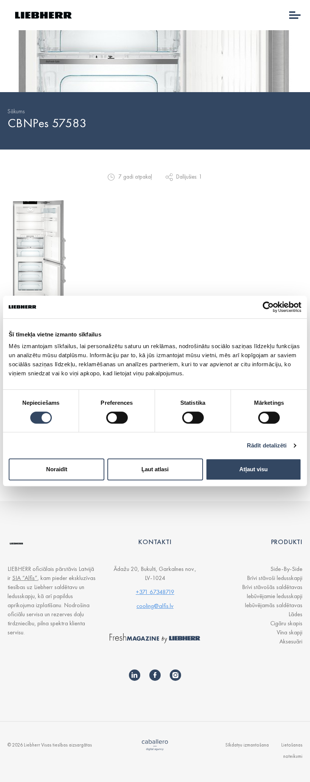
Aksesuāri (290, 641)
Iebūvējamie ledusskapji (274, 596)
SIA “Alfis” (24, 578)
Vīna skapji (289, 632)
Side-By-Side (286, 569)
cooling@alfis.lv (155, 606)
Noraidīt (56, 469)
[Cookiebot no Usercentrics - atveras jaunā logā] (268, 307)
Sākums (16, 111)
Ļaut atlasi (155, 469)
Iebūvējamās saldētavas (273, 605)
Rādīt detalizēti (267, 445)
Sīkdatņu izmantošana (247, 745)
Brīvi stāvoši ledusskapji (274, 578)
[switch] (117, 418)
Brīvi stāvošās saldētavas (272, 587)
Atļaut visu (253, 469)
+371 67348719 (155, 592)
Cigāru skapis (286, 623)
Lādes (295, 614)
